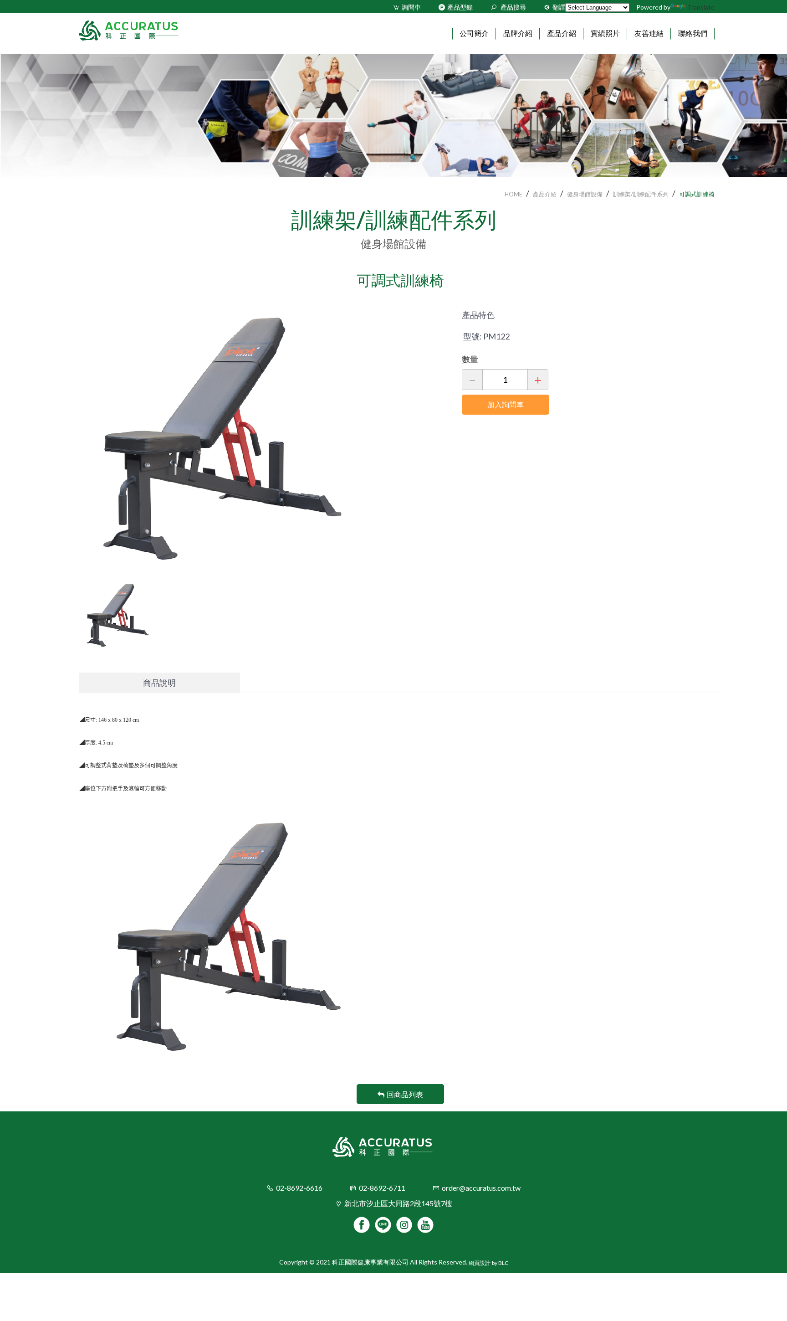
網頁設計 (480, 1262)
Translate (701, 7)
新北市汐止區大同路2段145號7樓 (398, 1203)
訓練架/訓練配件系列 (641, 194)
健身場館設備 (585, 194)
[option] (263, 435)
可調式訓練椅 (697, 194)
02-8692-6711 (382, 1187)
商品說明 (159, 683)
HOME (513, 194)
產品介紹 (545, 194)
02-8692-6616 (299, 1187)
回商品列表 (405, 1094)
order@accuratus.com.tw (481, 1187)
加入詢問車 (505, 404)
